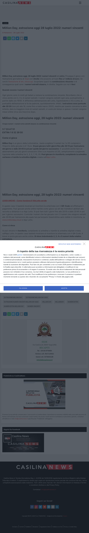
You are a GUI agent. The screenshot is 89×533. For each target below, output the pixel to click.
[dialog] (44, 266)
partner (20, 255)
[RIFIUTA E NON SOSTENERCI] (85, 244)
